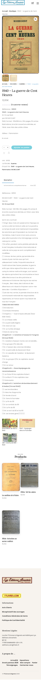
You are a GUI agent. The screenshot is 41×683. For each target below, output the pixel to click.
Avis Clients (7, 608)
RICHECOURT (15, 170)
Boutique (12, 11)
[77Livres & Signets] (12, 2)
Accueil (5, 11)
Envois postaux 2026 (10, 663)
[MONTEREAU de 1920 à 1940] (10, 423)
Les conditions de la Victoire (10, 495)
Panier (34, 663)
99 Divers (13, 84)
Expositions (24, 660)
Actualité (14, 660)
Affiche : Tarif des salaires (28, 492)
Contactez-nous (26, 665)
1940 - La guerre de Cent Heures (22, 167)
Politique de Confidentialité (13, 620)
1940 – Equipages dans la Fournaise (26, 429)
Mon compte (25, 663)
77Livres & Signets (9, 674)
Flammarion (6, 170)
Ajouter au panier (22, 147)
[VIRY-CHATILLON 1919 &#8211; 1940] (10, 437)
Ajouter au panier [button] (9, 503)
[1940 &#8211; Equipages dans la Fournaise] (27, 423)
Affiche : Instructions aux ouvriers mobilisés (9, 539)
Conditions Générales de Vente (15, 616)
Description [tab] (8, 180)
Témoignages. (12, 665)
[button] (35, 19)
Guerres (22, 84)
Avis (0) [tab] (33, 185)
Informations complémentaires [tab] (15, 185)
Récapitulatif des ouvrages (13, 612)
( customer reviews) (19, 105)
